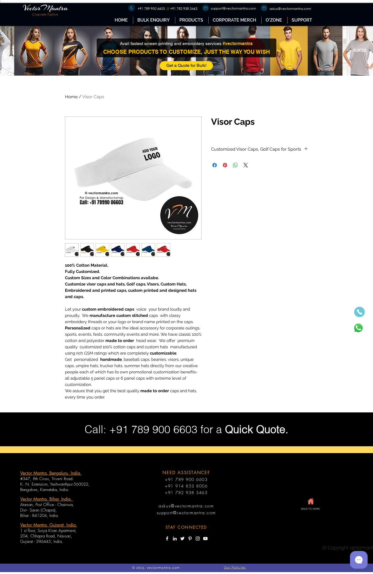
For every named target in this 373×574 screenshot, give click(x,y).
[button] (191, 20)
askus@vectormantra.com (290, 8)
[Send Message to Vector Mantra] (358, 328)
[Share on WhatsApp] (235, 165)
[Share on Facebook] (214, 165)
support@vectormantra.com (233, 8)
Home (71, 96)
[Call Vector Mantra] (359, 312)
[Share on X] (245, 165)
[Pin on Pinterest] (225, 165)
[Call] (131, 8)
